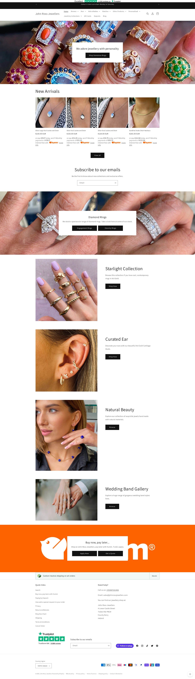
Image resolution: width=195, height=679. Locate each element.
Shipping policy (103, 673)
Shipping (38, 618)
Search (37, 590)
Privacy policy (80, 673)
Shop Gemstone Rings (97, 55)
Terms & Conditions (42, 622)
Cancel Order (40, 626)
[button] (74, 11)
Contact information (116, 673)
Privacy (38, 606)
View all (97, 155)
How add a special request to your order (50, 602)
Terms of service (91, 673)
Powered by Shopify (58, 674)
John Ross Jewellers (46, 674)
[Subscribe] (115, 183)
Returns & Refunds (42, 610)
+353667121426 (112, 590)
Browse (112, 427)
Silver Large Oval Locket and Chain (47, 131)
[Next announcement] (158, 4)
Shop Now (113, 286)
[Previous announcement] (36, 4)
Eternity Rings (110, 228)
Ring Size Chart (40, 614)
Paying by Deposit (41, 598)
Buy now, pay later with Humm (46, 594)
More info (154, 575)
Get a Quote (110, 553)
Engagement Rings (84, 228)
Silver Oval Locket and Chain (76, 131)
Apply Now (84, 553)
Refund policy (70, 673)
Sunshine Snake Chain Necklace (139, 131)
